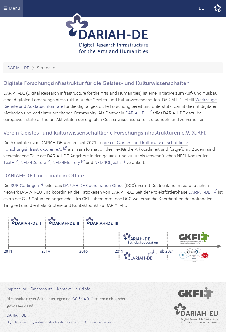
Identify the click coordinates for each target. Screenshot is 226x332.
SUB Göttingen (24, 185)
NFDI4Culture (33, 162)
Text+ (8, 162)
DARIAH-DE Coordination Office (93, 185)
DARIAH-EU (136, 113)
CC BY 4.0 (80, 299)
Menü (14, 8)
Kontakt (64, 289)
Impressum (16, 289)
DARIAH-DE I (200, 192)
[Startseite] (113, 36)
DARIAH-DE (18, 67)
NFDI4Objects (107, 162)
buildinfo (83, 289)
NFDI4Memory (66, 162)
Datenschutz (41, 289)
